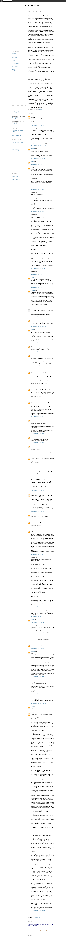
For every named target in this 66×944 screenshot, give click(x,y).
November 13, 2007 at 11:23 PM (38, 648)
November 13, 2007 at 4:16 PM (38, 511)
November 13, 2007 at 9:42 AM (38, 316)
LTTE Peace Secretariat (16, 175)
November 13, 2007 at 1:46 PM (38, 416)
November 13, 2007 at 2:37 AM (38, 164)
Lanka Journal (14, 57)
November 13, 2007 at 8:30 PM (38, 554)
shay (31, 400)
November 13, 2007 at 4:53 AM (38, 274)
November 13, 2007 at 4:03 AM (38, 195)
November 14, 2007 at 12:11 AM (38, 676)
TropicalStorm (33, 308)
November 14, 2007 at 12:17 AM (38, 693)
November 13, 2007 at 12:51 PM (38, 398)
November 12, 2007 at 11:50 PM (38, 145)
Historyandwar (14, 56)
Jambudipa (33, 370)
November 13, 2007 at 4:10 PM (38, 490)
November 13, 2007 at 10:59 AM (38, 326)
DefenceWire (33, 5)
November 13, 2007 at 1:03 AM (38, 158)
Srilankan (32, 643)
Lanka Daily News (15, 53)
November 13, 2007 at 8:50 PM (38, 606)
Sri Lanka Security (15, 54)
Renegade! (32, 493)
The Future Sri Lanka (15, 63)
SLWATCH (33, 277)
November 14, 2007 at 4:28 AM (38, 910)
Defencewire (33, 148)
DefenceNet (14, 69)
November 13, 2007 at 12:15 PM (38, 385)
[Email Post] (42, 109)
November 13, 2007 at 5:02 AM (38, 287)
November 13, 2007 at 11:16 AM (38, 342)
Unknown (32, 329)
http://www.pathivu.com (16, 179)
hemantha (32, 115)
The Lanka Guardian (15, 61)
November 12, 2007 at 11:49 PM (38, 125)
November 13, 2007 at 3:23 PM (38, 433)
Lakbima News (14, 118)
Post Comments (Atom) (37, 917)
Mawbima (13, 60)
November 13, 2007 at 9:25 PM (38, 622)
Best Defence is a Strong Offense (35, 13)
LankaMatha (14, 70)
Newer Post (30, 915)
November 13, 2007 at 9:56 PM (38, 641)
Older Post (52, 915)
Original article (14, 123)
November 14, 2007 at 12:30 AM (38, 703)
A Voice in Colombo (15, 64)
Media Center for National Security (18, 142)
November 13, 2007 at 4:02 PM (38, 453)
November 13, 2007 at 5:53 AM (38, 305)
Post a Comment (31, 913)
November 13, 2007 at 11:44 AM (38, 351)
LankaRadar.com (15, 59)
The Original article (15, 111)
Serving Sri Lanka (15, 66)
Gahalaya (32, 319)
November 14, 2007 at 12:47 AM (38, 709)
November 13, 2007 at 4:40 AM (38, 268)
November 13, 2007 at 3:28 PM (38, 442)
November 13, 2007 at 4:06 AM (38, 211)
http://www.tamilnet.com (16, 180)
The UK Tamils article (15, 112)
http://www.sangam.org (16, 176)
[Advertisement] (17, 29)
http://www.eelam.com (16, 178)
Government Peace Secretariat (17, 141)
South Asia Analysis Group (16, 135)
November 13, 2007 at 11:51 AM (38, 368)
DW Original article (15, 117)
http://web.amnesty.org (16, 149)
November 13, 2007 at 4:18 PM (38, 518)
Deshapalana (14, 67)
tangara (32, 445)
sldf (31, 167)
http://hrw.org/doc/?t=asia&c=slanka (18, 150)
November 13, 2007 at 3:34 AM (38, 189)
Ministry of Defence (15, 143)
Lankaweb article (15, 125)
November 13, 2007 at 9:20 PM (38, 616)
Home (41, 915)
